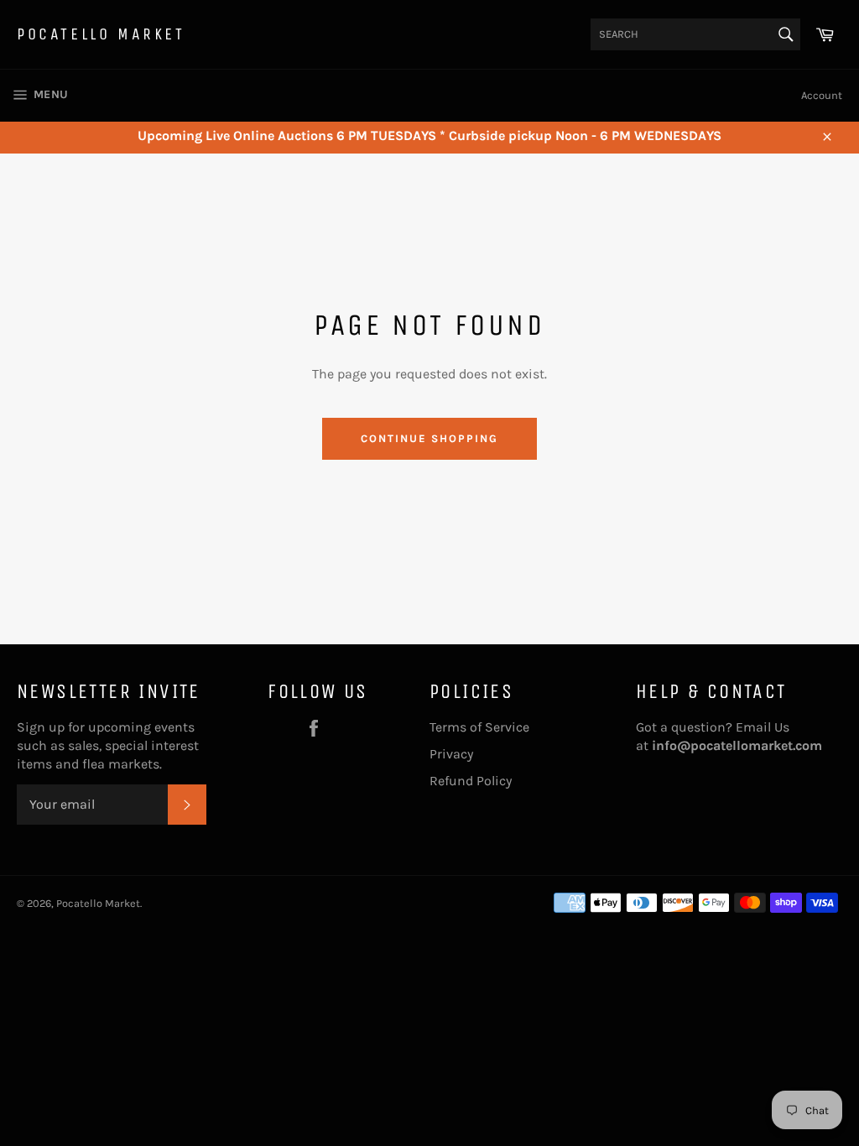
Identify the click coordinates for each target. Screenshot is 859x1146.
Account (821, 95)
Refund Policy (471, 781)
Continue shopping (429, 438)
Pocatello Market (101, 34)
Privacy (451, 754)
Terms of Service (479, 727)
